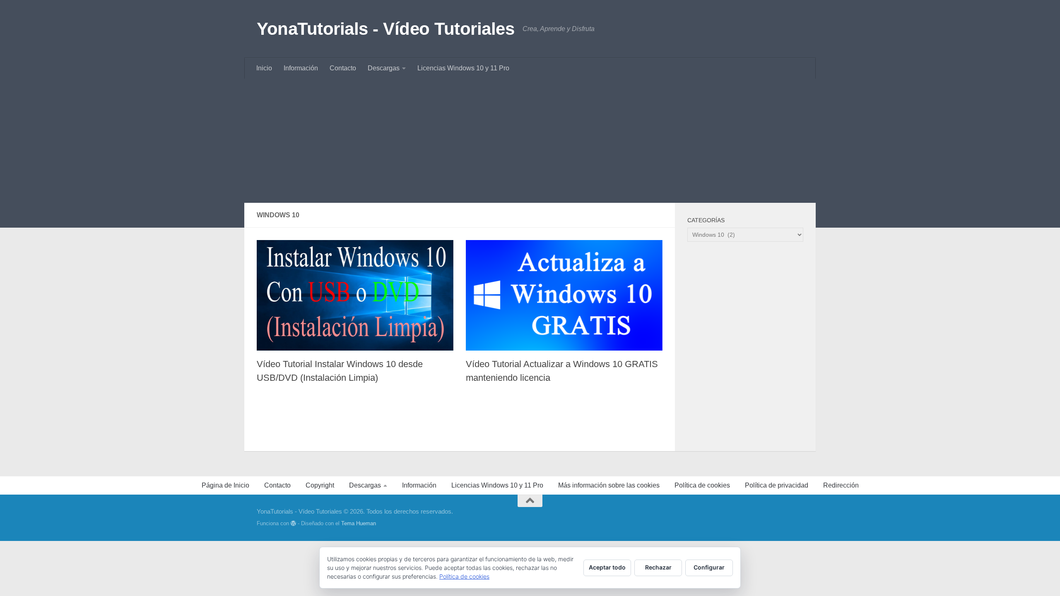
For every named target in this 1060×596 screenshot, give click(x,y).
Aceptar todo (607, 567)
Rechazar (658, 567)
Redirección (841, 485)
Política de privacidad (776, 485)
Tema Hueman (358, 523)
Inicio (264, 68)
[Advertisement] (530, 141)
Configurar (709, 567)
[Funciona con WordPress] (293, 523)
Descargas (384, 68)
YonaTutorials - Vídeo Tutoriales (385, 28)
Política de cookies (702, 485)
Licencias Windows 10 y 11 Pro (463, 68)
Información (301, 68)
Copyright (320, 485)
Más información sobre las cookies (609, 485)
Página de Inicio (225, 485)
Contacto (343, 68)
